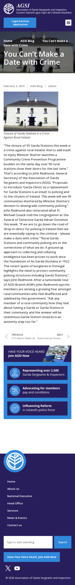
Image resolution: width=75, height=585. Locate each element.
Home (8, 41)
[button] (68, 23)
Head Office (15, 503)
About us (13, 488)
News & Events (17, 518)
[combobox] (28, 542)
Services (12, 510)
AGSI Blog (27, 41)
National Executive (19, 496)
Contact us (14, 525)
